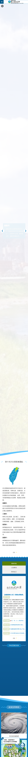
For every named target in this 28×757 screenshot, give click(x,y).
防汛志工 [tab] (14, 571)
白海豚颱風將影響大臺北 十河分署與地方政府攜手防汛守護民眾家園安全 (15, 624)
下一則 (25, 231)
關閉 (3, 738)
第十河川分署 (16, 2)
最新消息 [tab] (14, 563)
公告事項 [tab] (14, 567)
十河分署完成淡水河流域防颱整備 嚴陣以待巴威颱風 (15, 633)
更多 (14, 552)
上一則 (2, 231)
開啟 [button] (2, 2)
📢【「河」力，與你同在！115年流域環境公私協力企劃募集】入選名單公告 (15, 620)
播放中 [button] (2, 6)
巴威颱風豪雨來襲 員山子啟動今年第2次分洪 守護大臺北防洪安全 (15, 629)
